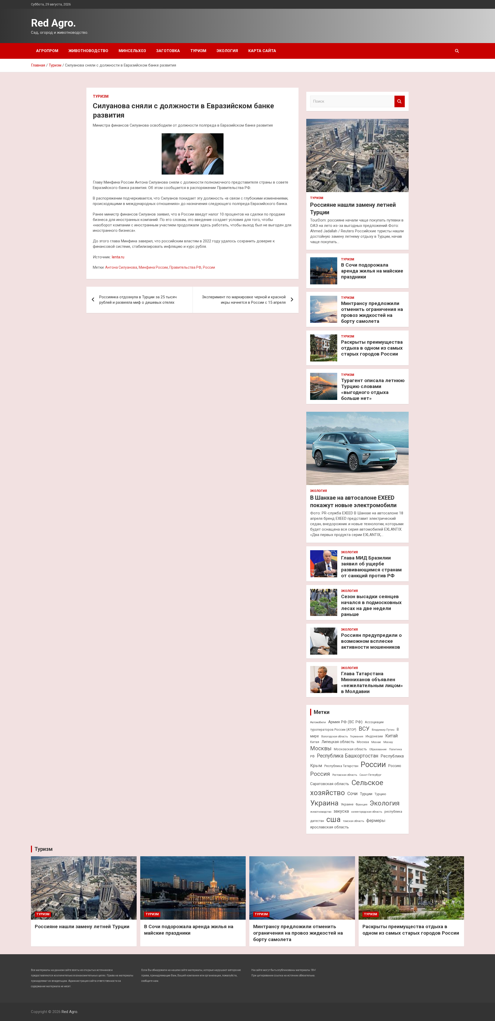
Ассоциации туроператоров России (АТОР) (347, 725)
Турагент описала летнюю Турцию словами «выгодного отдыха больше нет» (373, 389)
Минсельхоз (132, 50)
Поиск (399, 101)
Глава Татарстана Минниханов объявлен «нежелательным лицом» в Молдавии (372, 682)
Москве (376, 742)
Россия (320, 773)
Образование (378, 749)
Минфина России (153, 267)
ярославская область (329, 827)
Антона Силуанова (121, 267)
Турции (366, 794)
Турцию (380, 794)
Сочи (352, 793)
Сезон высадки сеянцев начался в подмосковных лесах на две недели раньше (371, 605)
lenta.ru (118, 257)
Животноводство (88, 50)
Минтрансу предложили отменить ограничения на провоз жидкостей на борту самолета (372, 312)
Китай (391, 735)
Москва (363, 742)
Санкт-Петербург (370, 775)
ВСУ (364, 728)
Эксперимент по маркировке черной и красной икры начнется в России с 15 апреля (244, 300)
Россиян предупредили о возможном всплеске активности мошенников (371, 641)
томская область (353, 821)
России (209, 267)
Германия (356, 736)
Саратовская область (329, 783)
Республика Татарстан (341, 766)
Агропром (47, 50)
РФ (312, 756)
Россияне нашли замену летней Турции (82, 926)
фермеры (375, 820)
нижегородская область (366, 811)
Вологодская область (334, 736)
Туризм (198, 50)
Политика (395, 749)
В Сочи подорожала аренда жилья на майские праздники (372, 271)
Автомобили (318, 722)
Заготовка (168, 50)
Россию (394, 766)
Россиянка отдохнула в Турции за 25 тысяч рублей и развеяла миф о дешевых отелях (138, 300)
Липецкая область (337, 741)
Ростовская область (344, 775)
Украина (324, 803)
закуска (341, 811)
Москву (388, 742)
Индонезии (374, 736)
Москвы (321, 748)
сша (333, 819)
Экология (227, 50)
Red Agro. (53, 23)
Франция (361, 804)
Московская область (350, 749)
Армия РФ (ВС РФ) (345, 722)
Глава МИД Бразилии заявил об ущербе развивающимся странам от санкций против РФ (371, 566)
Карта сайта (262, 50)
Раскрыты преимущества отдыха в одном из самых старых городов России (372, 348)
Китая (314, 742)
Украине (347, 804)
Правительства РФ (185, 267)
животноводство (320, 811)
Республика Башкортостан (347, 756)
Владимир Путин (383, 729)
